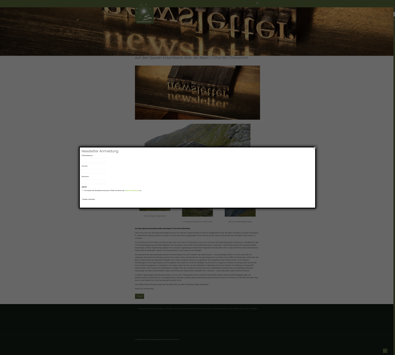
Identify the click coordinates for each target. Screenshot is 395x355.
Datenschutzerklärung (132, 190)
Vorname (85, 166)
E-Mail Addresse (87, 155)
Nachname (85, 176)
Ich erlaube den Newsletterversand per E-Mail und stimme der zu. (113, 190)
